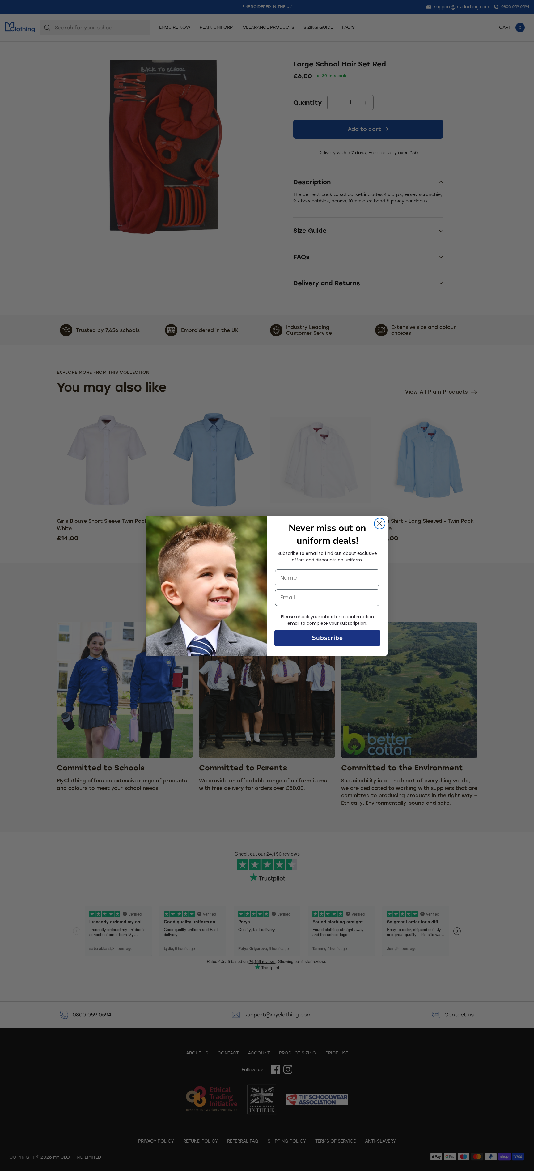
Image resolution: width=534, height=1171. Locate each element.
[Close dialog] (379, 523)
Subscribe (327, 638)
